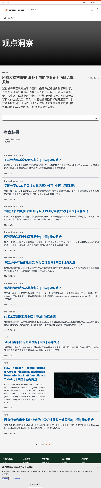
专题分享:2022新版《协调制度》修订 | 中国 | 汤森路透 (39, 185)
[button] (96, 117)
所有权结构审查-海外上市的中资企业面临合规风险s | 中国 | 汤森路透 (49, 420)
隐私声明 (5, 478)
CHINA (33, 10)
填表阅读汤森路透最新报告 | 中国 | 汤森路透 (33, 288)
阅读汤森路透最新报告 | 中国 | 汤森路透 (30, 316)
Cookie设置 (35, 484)
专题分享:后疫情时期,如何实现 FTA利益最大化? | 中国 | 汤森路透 (46, 211)
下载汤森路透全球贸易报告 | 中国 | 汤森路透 (33, 160)
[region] (50, 475)
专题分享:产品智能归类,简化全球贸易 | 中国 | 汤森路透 (39, 262)
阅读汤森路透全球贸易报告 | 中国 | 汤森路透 (33, 237)
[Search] (97, 9)
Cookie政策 (16, 478)
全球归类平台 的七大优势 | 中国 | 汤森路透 (31, 342)
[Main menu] (92, 10)
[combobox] (50, 117)
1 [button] (31, 444)
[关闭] (97, 467)
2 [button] (36, 444)
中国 (4, 18)
